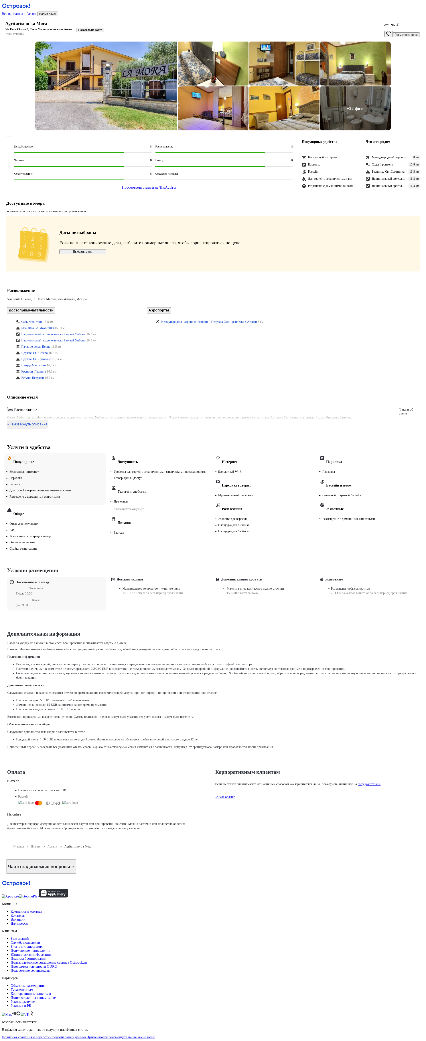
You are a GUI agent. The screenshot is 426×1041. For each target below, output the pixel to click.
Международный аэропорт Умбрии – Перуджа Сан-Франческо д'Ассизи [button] (209, 321)
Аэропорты (158, 310)
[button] (106, 86)
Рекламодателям (23, 1001)
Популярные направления (30, 950)
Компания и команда (26, 911)
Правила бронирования (28, 958)
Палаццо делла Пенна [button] (35, 346)
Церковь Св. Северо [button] (34, 353)
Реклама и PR (21, 1005)
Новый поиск (47, 14)
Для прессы (19, 923)
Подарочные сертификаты (31, 970)
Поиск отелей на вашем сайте (33, 997)
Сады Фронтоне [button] (31, 321)
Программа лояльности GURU (34, 966)
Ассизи (52, 846)
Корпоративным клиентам (31, 993)
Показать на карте (90, 30)
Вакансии (18, 919)
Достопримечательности (31, 310)
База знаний (20, 938)
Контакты (18, 915)
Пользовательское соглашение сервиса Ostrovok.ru (49, 962)
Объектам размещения (28, 985)
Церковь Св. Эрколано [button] (36, 359)
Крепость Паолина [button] (33, 371)
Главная (18, 846)
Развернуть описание (29, 424)
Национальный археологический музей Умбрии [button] (53, 334)
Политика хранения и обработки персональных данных (44, 1037)
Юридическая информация (31, 954)
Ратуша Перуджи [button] (32, 377)
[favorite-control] (388, 34)
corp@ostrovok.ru (369, 784)
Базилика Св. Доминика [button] (37, 328)
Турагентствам (22, 989)
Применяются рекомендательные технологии (121, 1037)
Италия (35, 846)
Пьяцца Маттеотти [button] (33, 365)
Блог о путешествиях (27, 946)
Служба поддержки (25, 942)
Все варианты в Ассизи (19, 14)
